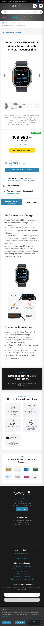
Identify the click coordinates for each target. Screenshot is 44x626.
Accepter (20, 622)
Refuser (6, 622)
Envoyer (22, 600)
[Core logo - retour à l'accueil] (13, 5)
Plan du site (22, 509)
